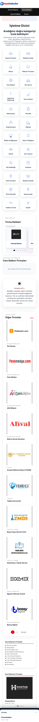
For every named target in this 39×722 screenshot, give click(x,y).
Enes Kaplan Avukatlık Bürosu (15, 652)
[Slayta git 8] (26, 250)
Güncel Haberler (13, 10)
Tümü (32, 318)
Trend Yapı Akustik (11, 654)
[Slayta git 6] (22, 250)
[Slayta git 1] (12, 250)
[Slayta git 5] (20, 250)
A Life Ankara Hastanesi (13, 656)
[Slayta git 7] (24, 250)
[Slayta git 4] (18, 250)
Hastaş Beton (10, 647)
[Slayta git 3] (16, 250)
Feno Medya (10, 664)
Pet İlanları (9, 662)
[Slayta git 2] (14, 250)
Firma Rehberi (26, 10)
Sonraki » (24, 632)
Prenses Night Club (12, 649)
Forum (26, 14)
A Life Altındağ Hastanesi (13, 660)
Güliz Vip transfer (11, 645)
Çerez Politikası (16, 14)
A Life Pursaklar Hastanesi (14, 658)
